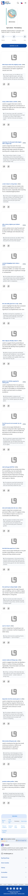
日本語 (26, 884)
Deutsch (15, 884)
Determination (24, 821)
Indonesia (10, 884)
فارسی (5, 884)
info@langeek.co (8, 853)
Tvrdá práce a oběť (10, 821)
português (21, 884)
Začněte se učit (14, 46)
